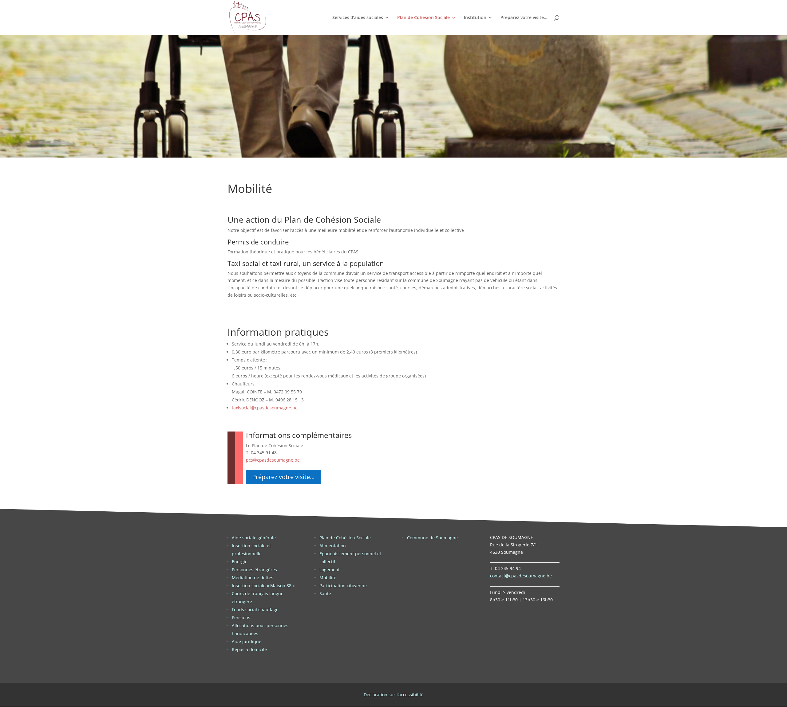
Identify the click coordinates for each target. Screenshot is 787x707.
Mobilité (327, 577)
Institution (475, 17)
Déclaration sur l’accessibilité (394, 694)
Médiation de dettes (252, 577)
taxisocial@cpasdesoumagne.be (265, 408)
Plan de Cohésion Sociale (423, 17)
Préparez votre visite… (523, 17)
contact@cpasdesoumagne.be (521, 576)
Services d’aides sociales (357, 17)
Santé (325, 593)
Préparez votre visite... (283, 477)
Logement (329, 569)
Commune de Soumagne (432, 538)
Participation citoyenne (343, 585)
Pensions (241, 617)
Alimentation (332, 546)
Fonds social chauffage (255, 609)
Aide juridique (246, 641)
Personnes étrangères (254, 569)
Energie (239, 561)
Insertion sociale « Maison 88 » (263, 585)
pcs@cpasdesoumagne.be (273, 460)
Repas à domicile (249, 649)
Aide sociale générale (254, 538)
